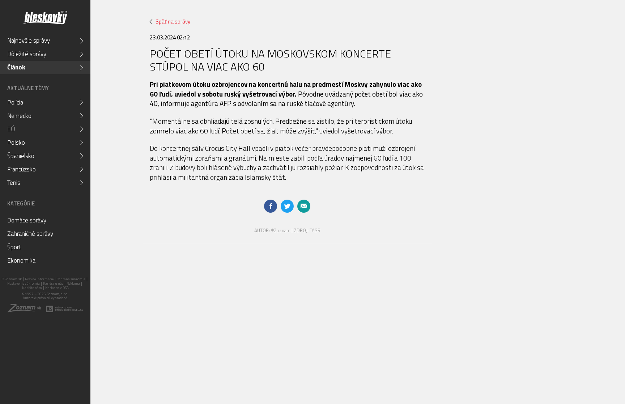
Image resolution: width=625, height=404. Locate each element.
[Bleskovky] (44, 17)
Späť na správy (173, 21)
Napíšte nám (32, 287)
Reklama (73, 283)
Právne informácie (39, 279)
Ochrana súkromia (71, 279)
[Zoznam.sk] (27, 310)
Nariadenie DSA (57, 287)
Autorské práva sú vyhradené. (45, 298)
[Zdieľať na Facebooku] (270, 206)
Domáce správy (26, 220)
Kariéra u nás (53, 283)
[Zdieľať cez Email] (303, 206)
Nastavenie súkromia (23, 283)
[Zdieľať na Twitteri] (287, 206)
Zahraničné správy (30, 233)
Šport (14, 247)
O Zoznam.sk (12, 279)
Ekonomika (21, 260)
